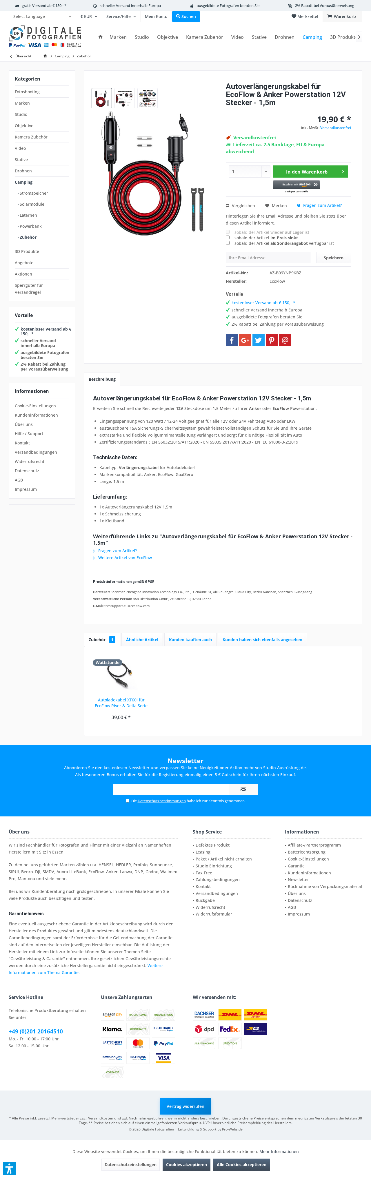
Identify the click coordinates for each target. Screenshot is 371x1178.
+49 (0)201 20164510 (36, 1031)
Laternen (28, 215)
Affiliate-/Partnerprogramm (314, 845)
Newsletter (298, 879)
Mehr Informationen (279, 1151)
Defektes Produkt (213, 845)
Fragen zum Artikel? (322, 205)
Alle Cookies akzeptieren (241, 1164)
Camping (23, 182)
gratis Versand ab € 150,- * (44, 5)
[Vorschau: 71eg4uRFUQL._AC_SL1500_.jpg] (147, 98)
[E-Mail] (285, 340)
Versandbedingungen (36, 452)
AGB (19, 480)
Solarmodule (31, 204)
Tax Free (204, 873)
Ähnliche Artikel (142, 639)
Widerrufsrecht (29, 461)
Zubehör (28, 237)
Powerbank (30, 226)
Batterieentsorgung (306, 852)
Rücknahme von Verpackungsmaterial (325, 886)
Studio (21, 114)
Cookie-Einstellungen (35, 406)
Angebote (24, 262)
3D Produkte (27, 251)
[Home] (101, 37)
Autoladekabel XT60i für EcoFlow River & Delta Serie (121, 702)
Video (20, 148)
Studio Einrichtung (214, 866)
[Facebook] (232, 340)
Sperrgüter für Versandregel (29, 288)
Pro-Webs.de (232, 1129)
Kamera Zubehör (31, 137)
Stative (21, 159)
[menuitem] (42, 16)
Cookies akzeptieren (186, 1164)
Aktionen (23, 274)
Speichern (333, 257)
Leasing (203, 852)
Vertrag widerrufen (185, 1106)
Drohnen (23, 171)
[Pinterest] (272, 340)
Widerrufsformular (214, 914)
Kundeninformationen (36, 415)
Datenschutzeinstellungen (131, 1164)
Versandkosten (100, 1118)
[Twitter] (258, 340)
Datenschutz (27, 470)
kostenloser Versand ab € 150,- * (46, 331)
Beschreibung (102, 379)
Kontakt (22, 443)
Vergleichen (243, 205)
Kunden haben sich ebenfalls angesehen (262, 639)
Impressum (26, 489)
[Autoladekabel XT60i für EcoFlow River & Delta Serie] (121, 674)
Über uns (24, 424)
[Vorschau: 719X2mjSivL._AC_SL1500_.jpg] (102, 98)
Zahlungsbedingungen (218, 879)
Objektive (24, 125)
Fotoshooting (27, 91)
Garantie (296, 866)
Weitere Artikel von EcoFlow (124, 557)
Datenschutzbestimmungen (162, 800)
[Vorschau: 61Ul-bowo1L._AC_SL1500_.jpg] (124, 98)
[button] (296, 187)
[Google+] (245, 340)
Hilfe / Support (29, 433)
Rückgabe (205, 900)
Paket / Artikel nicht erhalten (224, 859)
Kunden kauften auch (190, 639)
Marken (22, 103)
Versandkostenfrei (335, 127)
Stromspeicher (33, 193)
